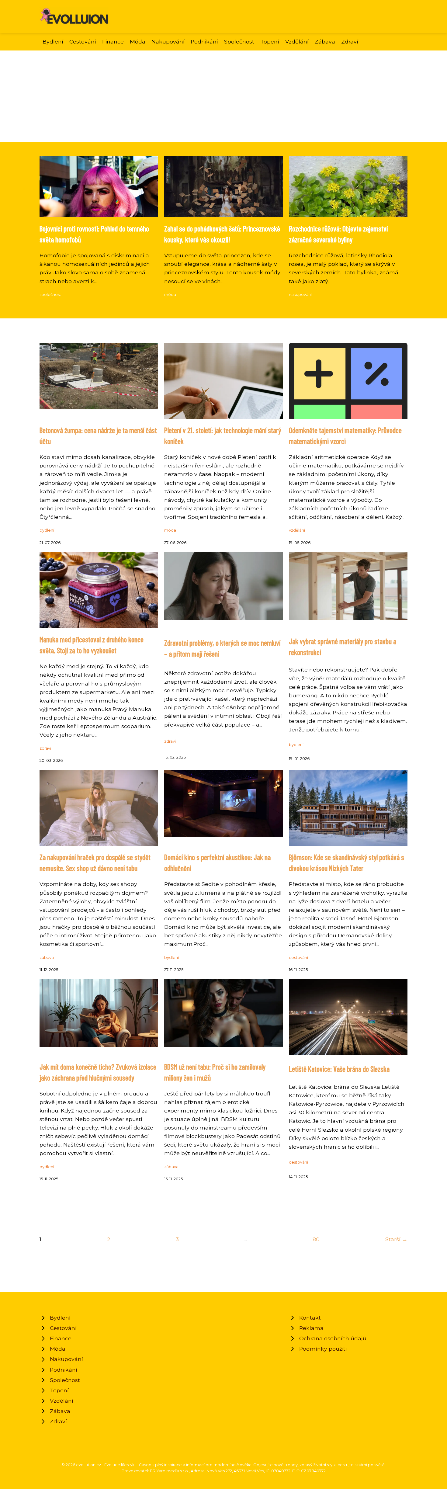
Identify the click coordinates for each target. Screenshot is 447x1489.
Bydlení (53, 41)
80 (316, 1239)
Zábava (325, 41)
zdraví (45, 748)
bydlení (47, 530)
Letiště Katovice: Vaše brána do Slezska (339, 1068)
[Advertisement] (223, 96)
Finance (113, 41)
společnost (50, 294)
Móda (137, 41)
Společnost (239, 41)
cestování (298, 957)
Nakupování (168, 41)
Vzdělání (297, 41)
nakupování (300, 294)
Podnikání (204, 41)
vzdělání (297, 530)
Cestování (82, 41)
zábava (47, 957)
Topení (269, 41)
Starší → (396, 1239)
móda (170, 294)
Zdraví (349, 41)
